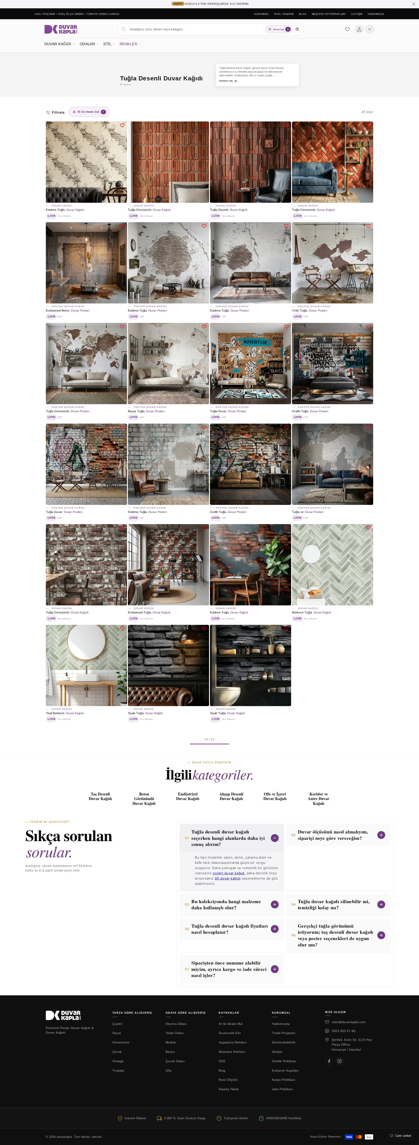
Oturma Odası (176, 1023)
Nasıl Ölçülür (228, 1079)
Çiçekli (117, 1023)
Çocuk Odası (175, 1061)
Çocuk (117, 1051)
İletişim (356, 14)
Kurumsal (261, 14)
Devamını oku (226, 81)
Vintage (118, 1061)
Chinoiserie (120, 1042)
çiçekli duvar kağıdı (229, 873)
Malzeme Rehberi (232, 1051)
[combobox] (211, 29)
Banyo (170, 1051)
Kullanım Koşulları (285, 1070)
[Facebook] (329, 1061)
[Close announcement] (414, 4)
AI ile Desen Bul (231, 1023)
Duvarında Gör (230, 1033)
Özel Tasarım (284, 14)
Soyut (116, 1033)
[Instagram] (339, 1061)
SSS (222, 1061)
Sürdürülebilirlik (283, 1042)
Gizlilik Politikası (284, 1061)
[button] (59, 43)
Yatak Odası (175, 1033)
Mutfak (171, 1042)
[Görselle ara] (297, 29)
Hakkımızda (376, 14)
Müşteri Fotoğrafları (329, 14)
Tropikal (118, 1070)
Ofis (169, 1070)
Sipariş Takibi (229, 1089)
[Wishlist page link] (347, 29)
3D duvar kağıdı (228, 878)
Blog (303, 14)
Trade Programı (283, 1033)
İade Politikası (282, 1089)
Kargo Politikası (283, 1079)
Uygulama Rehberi (233, 1042)
